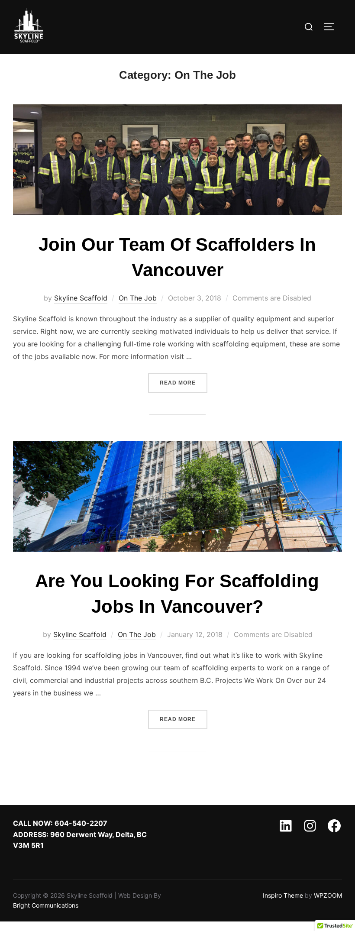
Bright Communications (46, 905)
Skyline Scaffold (80, 298)
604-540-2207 (81, 823)
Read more (183, 382)
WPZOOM (328, 895)
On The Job (138, 298)
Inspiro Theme (283, 895)
